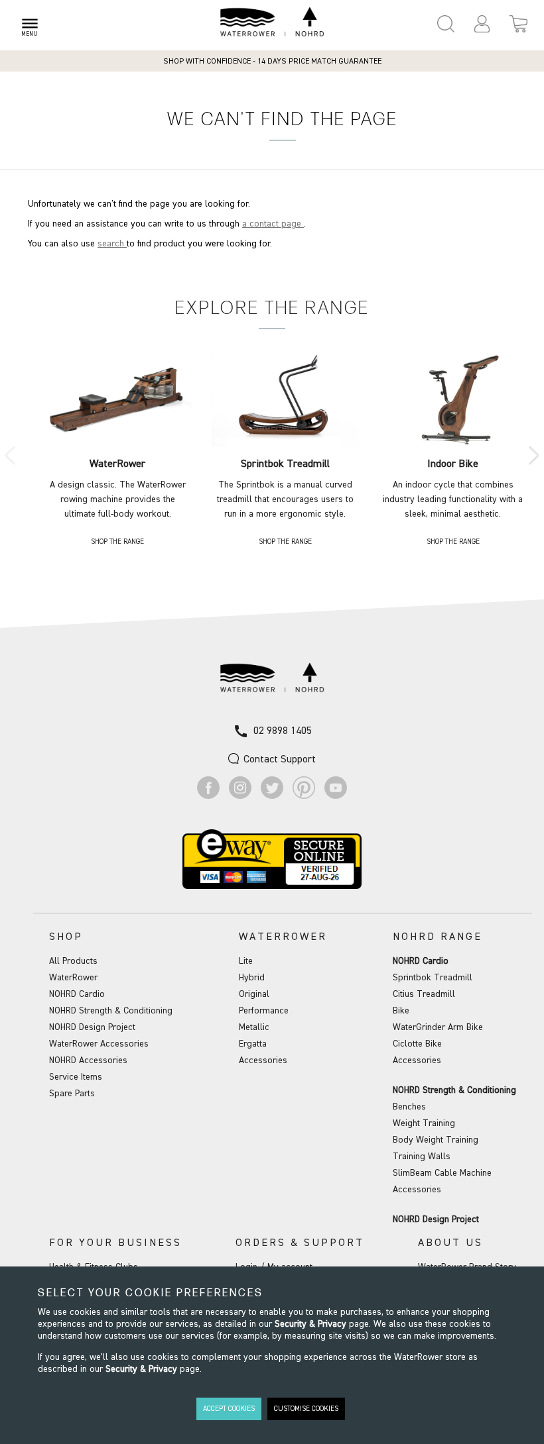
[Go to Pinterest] (304, 796)
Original (254, 994)
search (112, 243)
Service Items (75, 1077)
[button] (482, 23)
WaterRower (73, 977)
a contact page (273, 224)
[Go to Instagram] (240, 796)
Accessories (263, 1060)
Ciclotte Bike (417, 1044)
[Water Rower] (272, 22)
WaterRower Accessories (99, 1044)
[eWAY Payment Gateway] (272, 886)
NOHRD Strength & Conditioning (110, 1010)
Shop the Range (117, 541)
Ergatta (253, 1044)
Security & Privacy (310, 1324)
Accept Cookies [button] (229, 1408)
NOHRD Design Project (92, 1027)
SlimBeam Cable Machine (442, 1173)
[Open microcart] (518, 23)
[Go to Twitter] (272, 796)
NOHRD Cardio (77, 994)
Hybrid (252, 977)
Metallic (254, 1027)
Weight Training (424, 1123)
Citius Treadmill (424, 994)
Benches (409, 1106)
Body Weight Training (435, 1140)
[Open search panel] (445, 23)
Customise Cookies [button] (306, 1408)
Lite (246, 961)
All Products (73, 961)
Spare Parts (72, 1093)
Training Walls (421, 1156)
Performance (264, 1010)
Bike (401, 1010)
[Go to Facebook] (208, 796)
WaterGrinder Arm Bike (438, 1027)
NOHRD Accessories (88, 1060)
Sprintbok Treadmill (432, 977)
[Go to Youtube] (335, 796)
